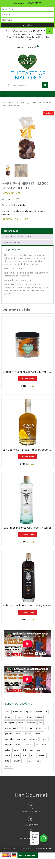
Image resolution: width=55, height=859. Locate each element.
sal (37, 744)
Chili (21, 728)
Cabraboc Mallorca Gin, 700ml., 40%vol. (27, 527)
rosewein (28, 744)
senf (39, 750)
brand (20, 722)
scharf (16, 750)
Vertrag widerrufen (27, 855)
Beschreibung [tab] (10, 230)
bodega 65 (9, 722)
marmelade (22, 739)
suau (25, 755)
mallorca (18, 211)
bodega (38, 717)
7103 (7, 711)
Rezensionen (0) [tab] (11, 242)
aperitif (29, 711)
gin (45, 728)
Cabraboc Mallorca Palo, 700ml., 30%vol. (27, 605)
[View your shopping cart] (35, 47)
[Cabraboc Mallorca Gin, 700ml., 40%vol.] (27, 500)
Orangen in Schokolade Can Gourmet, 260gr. (27, 371)
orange (44, 739)
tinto (7, 761)
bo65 (29, 717)
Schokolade (28, 750)
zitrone (8, 766)
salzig (7, 750)
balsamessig (41, 711)
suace (16, 755)
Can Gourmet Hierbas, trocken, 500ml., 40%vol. (27, 449)
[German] (14, 854)
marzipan (5, 214)
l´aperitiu (27, 733)
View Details (29, 378)
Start (3, 102)
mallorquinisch (30, 211)
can (40, 722)
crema (29, 728)
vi (24, 761)
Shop (10, 102)
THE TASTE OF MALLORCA (28, 75)
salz (44, 744)
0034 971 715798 (31, 825)
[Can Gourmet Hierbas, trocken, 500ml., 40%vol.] (27, 422)
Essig (38, 728)
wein (39, 761)
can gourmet (10, 728)
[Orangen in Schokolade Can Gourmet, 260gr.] (27, 344)
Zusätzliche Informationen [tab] (17, 236)
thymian (41, 755)
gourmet (8, 733)
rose (18, 744)
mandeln (42, 211)
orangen (9, 744)
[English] (9, 854)
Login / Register (26, 47)
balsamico (9, 717)
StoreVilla (47, 848)
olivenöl (33, 739)
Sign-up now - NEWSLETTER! (28, 3)
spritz (7, 755)
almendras (17, 711)
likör (18, 733)
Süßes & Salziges (23, 102)
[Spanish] (4, 854)
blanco (21, 717)
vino (31, 761)
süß (32, 755)
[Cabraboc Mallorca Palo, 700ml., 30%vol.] (27, 578)
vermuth (16, 761)
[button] (48, 116)
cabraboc (31, 722)
